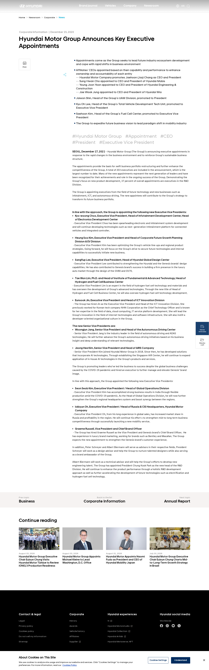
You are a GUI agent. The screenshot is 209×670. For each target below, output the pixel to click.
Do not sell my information (32, 636)
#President (83, 142)
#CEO (166, 136)
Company (129, 5)
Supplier (73, 641)
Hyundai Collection (117, 631)
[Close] (204, 660)
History (73, 621)
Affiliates (74, 636)
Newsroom (151, 5)
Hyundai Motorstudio (119, 626)
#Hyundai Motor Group (97, 136)
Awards (73, 626)
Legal (22, 621)
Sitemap (23, 641)
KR (183, 5)
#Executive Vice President (126, 142)
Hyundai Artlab (115, 636)
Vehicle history (77, 631)
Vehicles (110, 5)
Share (65, 75)
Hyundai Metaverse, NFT (120, 641)
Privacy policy (26, 626)
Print (24, 67)
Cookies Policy (69, 665)
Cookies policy (26, 631)
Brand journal (88, 5)
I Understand (180, 660)
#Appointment (141, 136)
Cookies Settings (158, 660)
